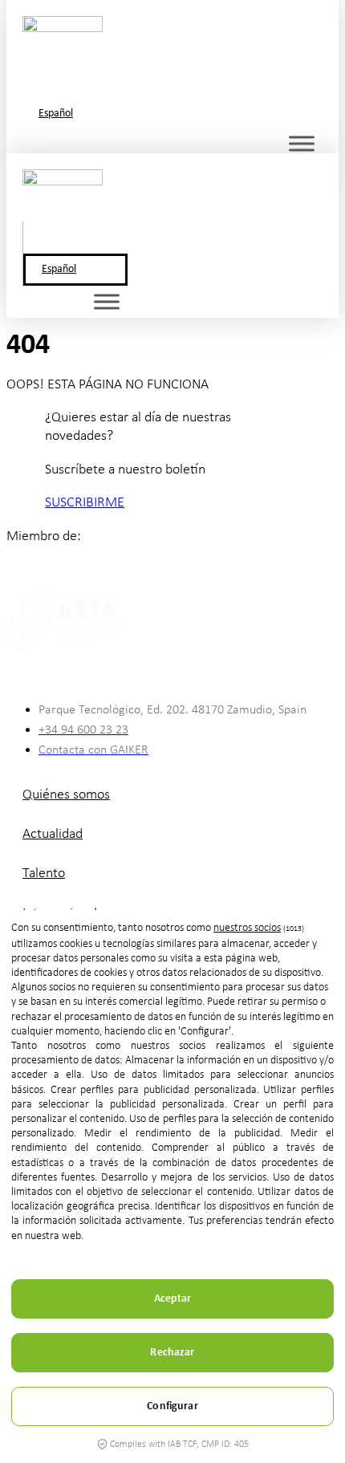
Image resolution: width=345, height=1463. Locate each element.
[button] (123, 63)
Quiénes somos (66, 795)
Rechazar (172, 1353)
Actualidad (52, 834)
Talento (43, 873)
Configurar (172, 1406)
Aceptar (173, 1299)
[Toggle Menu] (302, 143)
